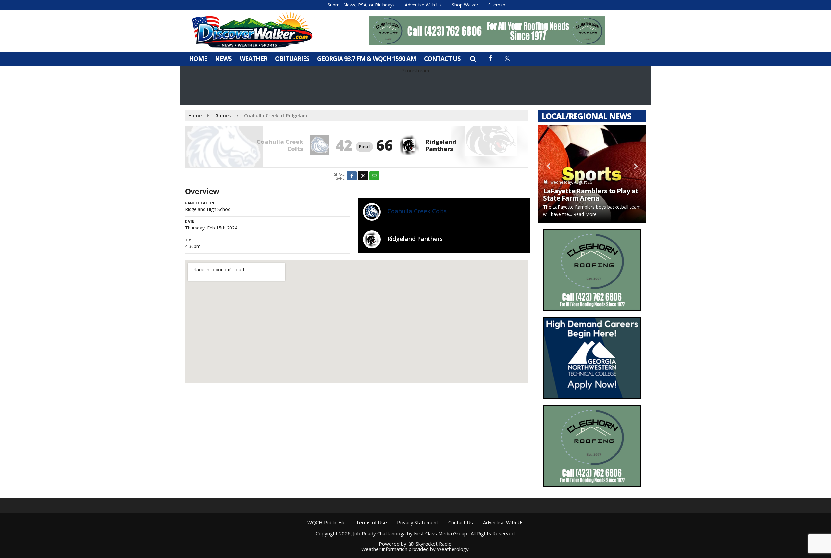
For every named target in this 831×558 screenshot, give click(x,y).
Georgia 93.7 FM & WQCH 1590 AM (366, 59)
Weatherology (453, 549)
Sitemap (496, 5)
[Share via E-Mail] (374, 175)
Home (198, 59)
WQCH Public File (326, 522)
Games (223, 115)
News (223, 59)
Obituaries (292, 59)
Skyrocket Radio (433, 543)
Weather (253, 59)
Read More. (585, 214)
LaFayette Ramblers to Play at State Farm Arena (590, 194)
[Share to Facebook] (352, 175)
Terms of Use (371, 522)
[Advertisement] (487, 30)
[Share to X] (363, 175)
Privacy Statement (417, 522)
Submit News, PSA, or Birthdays (361, 5)
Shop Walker (465, 5)
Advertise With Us (423, 5)
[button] (472, 59)
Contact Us (442, 59)
